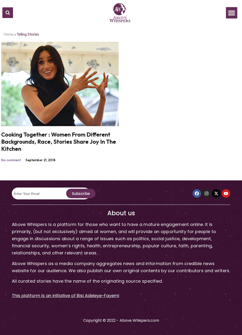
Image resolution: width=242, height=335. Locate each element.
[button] (7, 12)
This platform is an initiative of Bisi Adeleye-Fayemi (65, 295)
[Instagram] (206, 193)
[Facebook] (197, 193)
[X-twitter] (216, 193)
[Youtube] (226, 193)
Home (8, 34)
